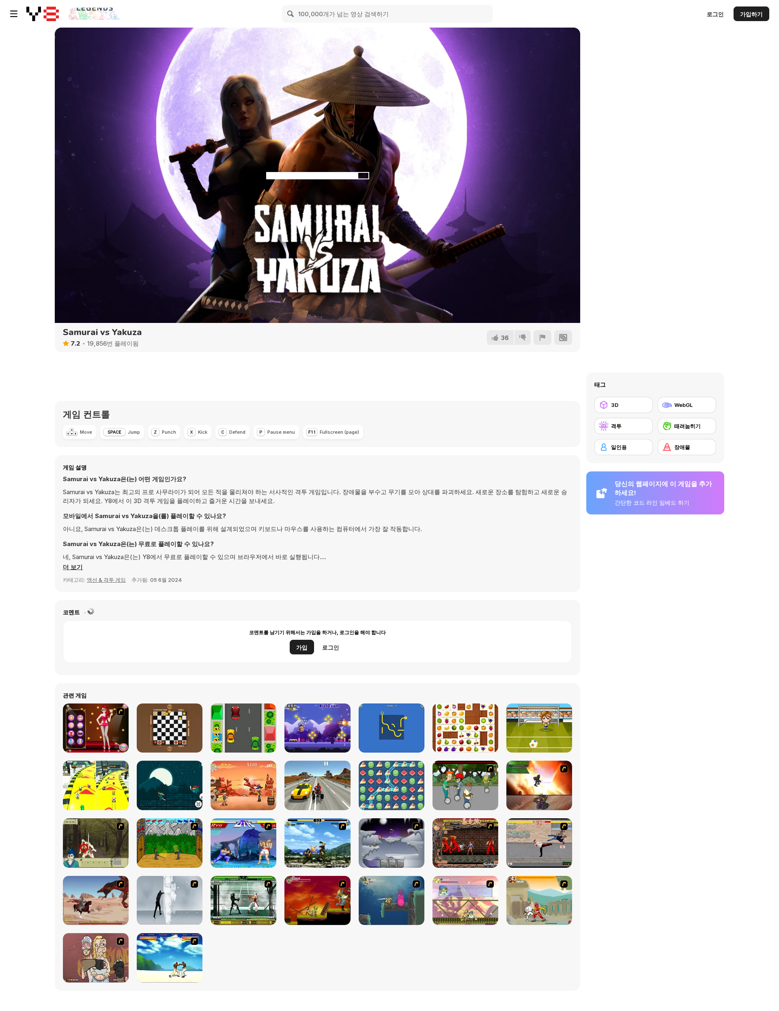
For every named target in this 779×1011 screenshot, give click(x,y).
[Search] (291, 14)
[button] (73, 567)
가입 (302, 647)
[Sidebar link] (14, 14)
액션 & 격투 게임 (106, 579)
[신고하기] (542, 337)
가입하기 (751, 14)
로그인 (715, 14)
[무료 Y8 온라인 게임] (42, 13)
